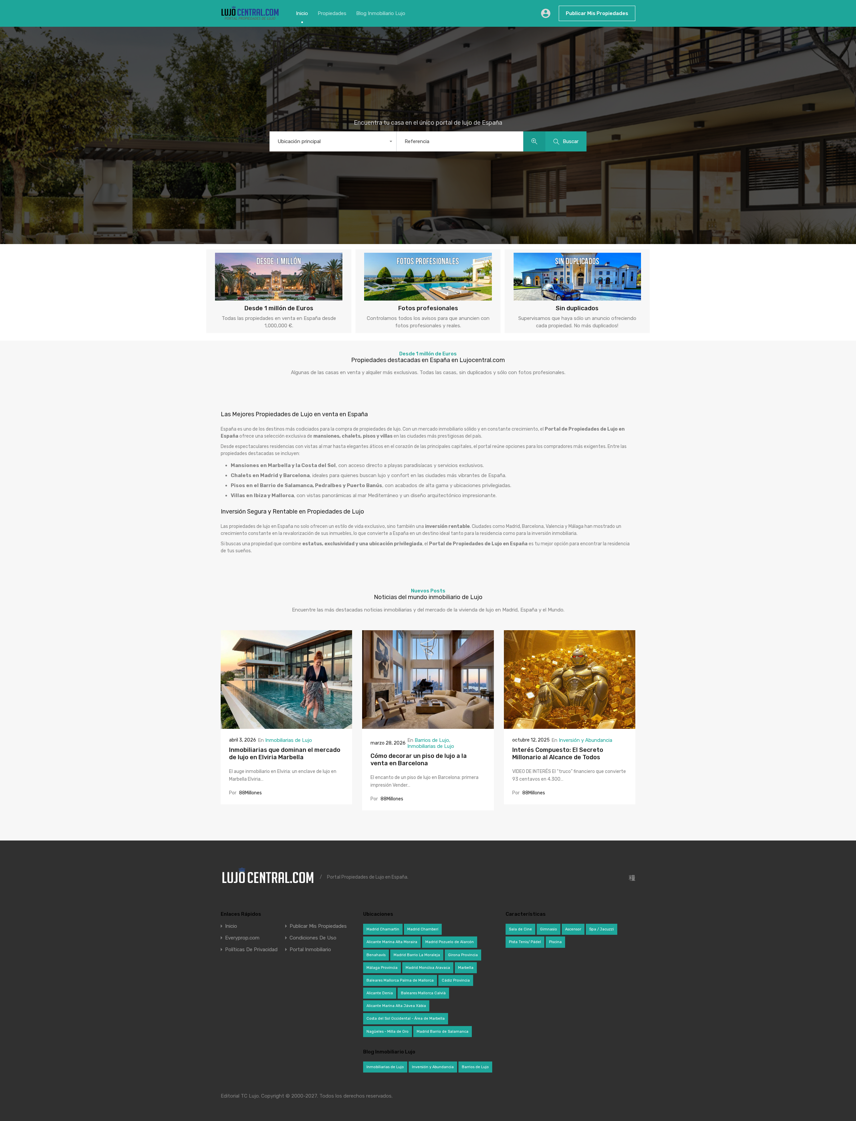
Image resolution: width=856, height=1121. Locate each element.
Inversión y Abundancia (585, 740)
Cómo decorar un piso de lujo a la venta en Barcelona (418, 759)
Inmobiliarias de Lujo (288, 740)
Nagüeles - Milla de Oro (387, 1031)
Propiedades (332, 13)
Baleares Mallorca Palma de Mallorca (400, 980)
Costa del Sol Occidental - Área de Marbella (405, 1018)
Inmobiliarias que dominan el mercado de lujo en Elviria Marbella (284, 753)
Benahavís (376, 955)
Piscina (555, 942)
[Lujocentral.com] (250, 19)
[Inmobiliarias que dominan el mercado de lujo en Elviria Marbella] (286, 726)
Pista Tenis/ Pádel (525, 942)
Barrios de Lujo (432, 740)
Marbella (465, 968)
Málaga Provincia (382, 968)
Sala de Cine (520, 929)
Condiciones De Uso (313, 937)
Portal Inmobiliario (310, 949)
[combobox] (333, 141)
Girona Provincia (463, 955)
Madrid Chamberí (422, 929)
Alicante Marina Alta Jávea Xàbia (396, 1006)
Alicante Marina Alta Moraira (391, 942)
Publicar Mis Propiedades (597, 13)
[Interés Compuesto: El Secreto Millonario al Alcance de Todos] (569, 726)
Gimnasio (548, 929)
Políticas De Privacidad (251, 949)
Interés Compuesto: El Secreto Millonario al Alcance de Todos (557, 753)
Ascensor (573, 929)
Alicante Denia (379, 993)
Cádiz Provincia (456, 980)
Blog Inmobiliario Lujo (380, 13)
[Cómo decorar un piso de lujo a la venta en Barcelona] (428, 726)
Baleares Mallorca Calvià (423, 993)
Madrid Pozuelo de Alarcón (449, 942)
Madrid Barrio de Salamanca (442, 1031)
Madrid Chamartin (382, 929)
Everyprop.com (242, 937)
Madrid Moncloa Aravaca (428, 968)
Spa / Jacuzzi (601, 929)
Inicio (302, 13)
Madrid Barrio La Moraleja (417, 955)
